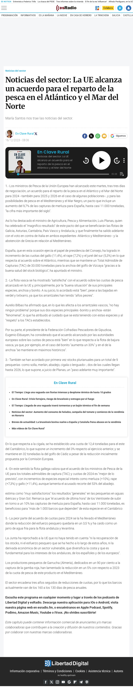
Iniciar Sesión (128, 8)
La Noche (62, 15)
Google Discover (69, 682)
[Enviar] (97, 136)
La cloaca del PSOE (46, 2)
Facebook (45, 682)
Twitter (51, 682)
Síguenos (121, 136)
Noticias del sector (15, 70)
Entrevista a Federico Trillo (24, 2)
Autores (118, 671)
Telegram (81, 682)
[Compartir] (84, 136)
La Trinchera (101, 15)
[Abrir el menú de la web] (28, 8)
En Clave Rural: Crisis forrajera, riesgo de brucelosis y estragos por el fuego (53, 399)
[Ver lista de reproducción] (122, 174)
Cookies (80, 671)
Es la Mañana (46, 15)
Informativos (28, 15)
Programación (9, 15)
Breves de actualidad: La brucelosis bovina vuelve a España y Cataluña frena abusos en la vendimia (66, 422)
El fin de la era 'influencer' (96, 2)
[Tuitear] (91, 136)
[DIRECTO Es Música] (120, 8)
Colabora (108, 8)
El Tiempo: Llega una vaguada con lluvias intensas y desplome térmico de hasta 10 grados (61, 392)
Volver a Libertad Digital (97, 8)
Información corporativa (24, 671)
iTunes (87, 682)
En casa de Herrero (80, 15)
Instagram (57, 682)
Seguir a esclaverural (35, 133)
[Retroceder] (86, 160)
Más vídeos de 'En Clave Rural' (28, 428)
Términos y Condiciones (57, 671)
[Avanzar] (116, 160)
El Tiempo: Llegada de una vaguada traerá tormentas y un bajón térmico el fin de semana (61, 405)
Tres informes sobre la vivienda (69, 2)
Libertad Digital (66, 663)
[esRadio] (66, 8)
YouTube (63, 682)
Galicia (116, 15)
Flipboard (75, 682)
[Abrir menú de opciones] (124, 160)
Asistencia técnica (99, 671)
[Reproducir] (101, 160)
